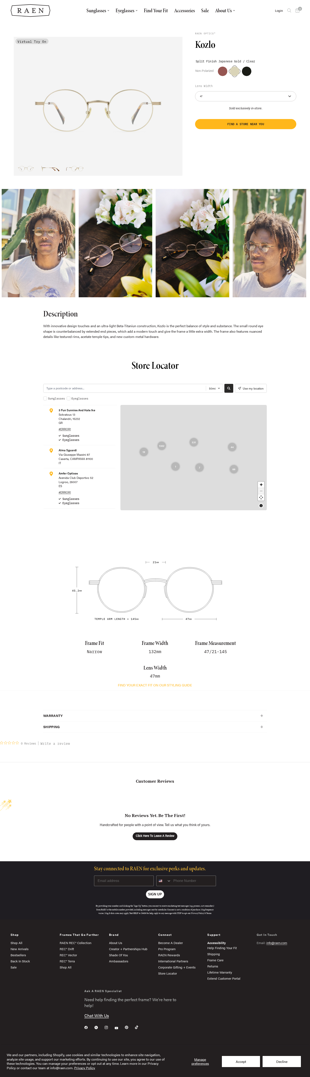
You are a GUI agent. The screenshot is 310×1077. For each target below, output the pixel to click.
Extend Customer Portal (223, 978)
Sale (205, 10)
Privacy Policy (84, 1067)
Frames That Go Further (79, 934)
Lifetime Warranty (219, 972)
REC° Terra (67, 961)
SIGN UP (155, 894)
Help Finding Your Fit (222, 948)
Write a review (55, 743)
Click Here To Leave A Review (155, 836)
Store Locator (167, 973)
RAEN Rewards (169, 955)
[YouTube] (119, 1028)
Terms (209, 913)
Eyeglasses (125, 10)
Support (213, 934)
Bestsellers (18, 955)
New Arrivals (19, 949)
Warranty (53, 715)
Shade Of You (118, 955)
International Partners (173, 961)
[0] (296, 10)
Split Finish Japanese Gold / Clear (234, 71)
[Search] (289, 10)
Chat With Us (96, 1015)
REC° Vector (68, 955)
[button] (245, 124)
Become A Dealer (170, 942)
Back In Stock (20, 961)
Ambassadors (118, 961)
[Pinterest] (129, 1027)
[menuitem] (97, 10)
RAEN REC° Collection (75, 942)
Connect (165, 934)
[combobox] (163, 881)
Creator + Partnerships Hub (128, 949)
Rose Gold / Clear (222, 71)
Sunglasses (96, 10)
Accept (241, 1061)
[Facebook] (89, 1027)
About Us (223, 10)
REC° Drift (67, 949)
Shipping (51, 726)
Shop (15, 934)
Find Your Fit (156, 10)
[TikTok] (139, 1027)
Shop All (16, 942)
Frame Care (215, 960)
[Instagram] (109, 1027)
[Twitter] (99, 1027)
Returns (212, 966)
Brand (114, 934)
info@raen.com (276, 942)
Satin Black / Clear (246, 71)
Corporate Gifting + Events (176, 967)
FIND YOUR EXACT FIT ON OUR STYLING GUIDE (155, 685)
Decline (281, 1061)
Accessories (184, 10)
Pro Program (167, 949)
